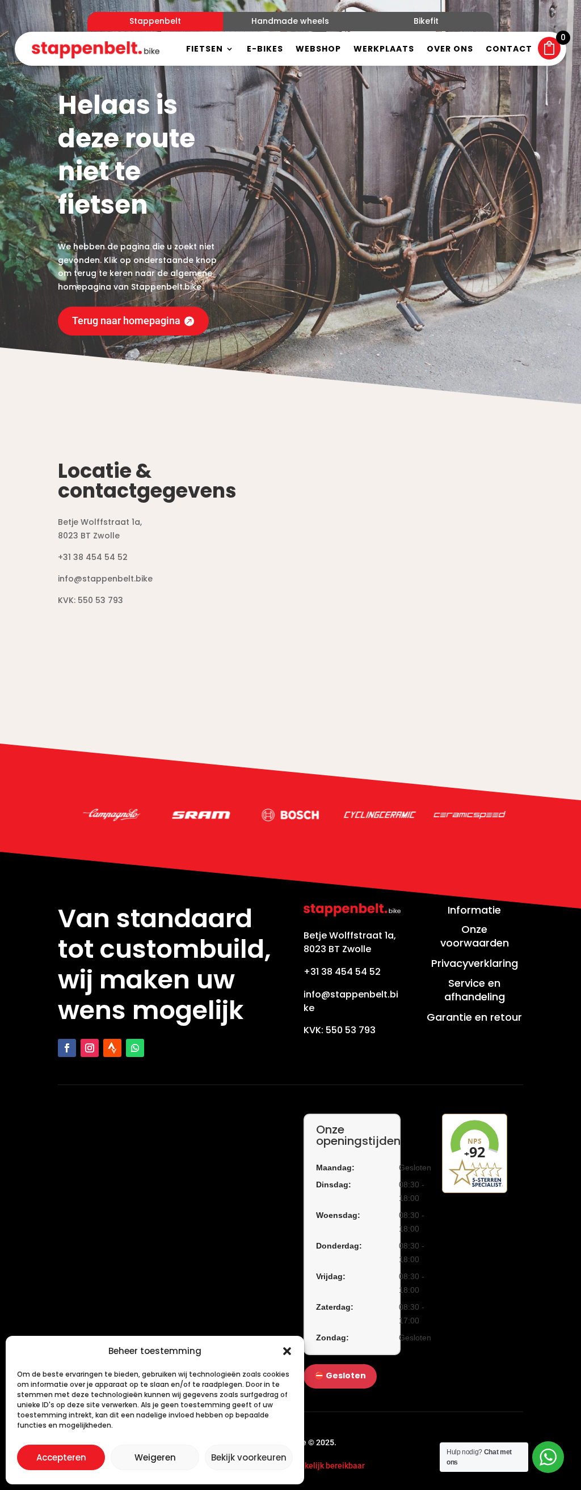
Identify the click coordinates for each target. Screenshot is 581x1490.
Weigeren (155, 1457)
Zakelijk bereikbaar (330, 1465)
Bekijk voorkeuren (249, 1457)
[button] (287, 1351)
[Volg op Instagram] (90, 1048)
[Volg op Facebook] (67, 1048)
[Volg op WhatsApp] (135, 1048)
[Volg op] (112, 1048)
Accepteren (61, 1457)
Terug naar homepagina (126, 320)
